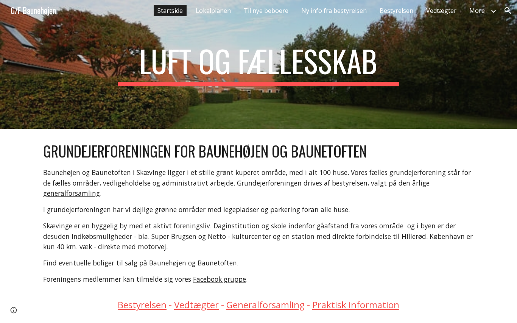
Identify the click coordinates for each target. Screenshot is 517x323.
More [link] (477, 10)
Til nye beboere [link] (266, 10)
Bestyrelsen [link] (396, 10)
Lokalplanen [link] (213, 10)
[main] (258, 64)
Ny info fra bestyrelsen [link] (334, 10)
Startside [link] (170, 10)
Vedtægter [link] (441, 10)
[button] (508, 11)
